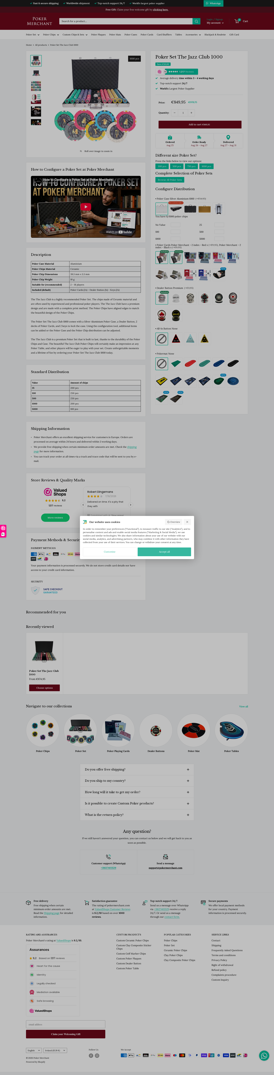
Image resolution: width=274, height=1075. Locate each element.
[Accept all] (187, 522)
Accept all (164, 551)
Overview (175, 522)
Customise (109, 551)
